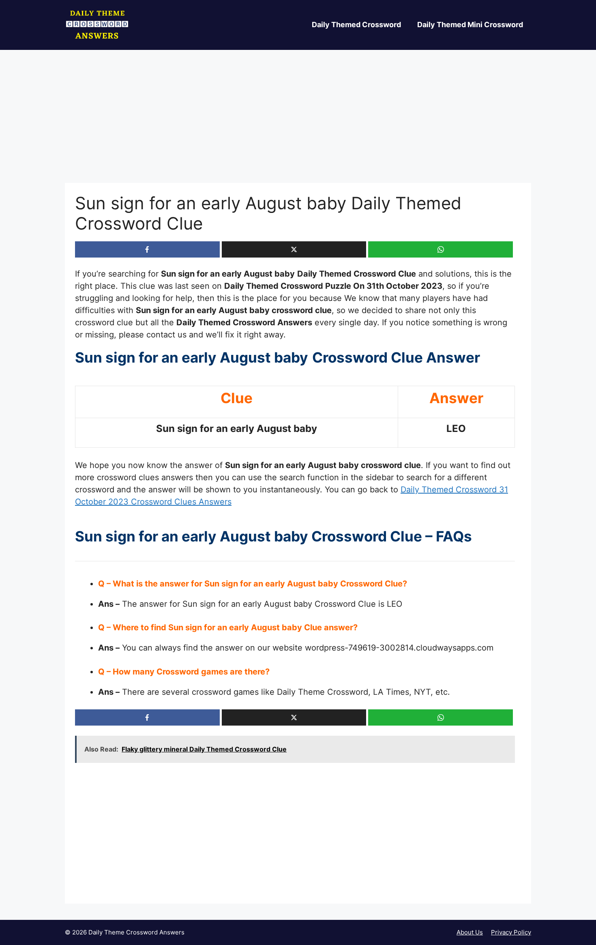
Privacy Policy (511, 932)
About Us (470, 932)
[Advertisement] (298, 123)
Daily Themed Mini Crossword (470, 24)
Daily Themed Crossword (356, 24)
